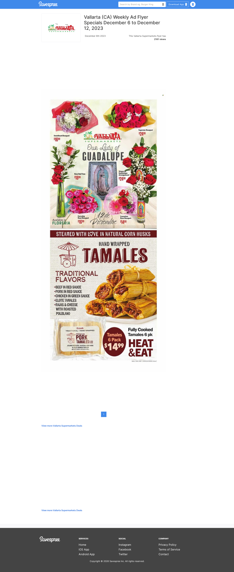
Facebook (125, 549)
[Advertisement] (103, 67)
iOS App (84, 549)
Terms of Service (169, 549)
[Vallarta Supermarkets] (61, 28)
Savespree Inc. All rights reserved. (127, 561)
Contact (164, 554)
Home (82, 544)
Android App (87, 554)
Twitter (123, 554)
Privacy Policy (167, 544)
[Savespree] (39, 4)
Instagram (125, 544)
